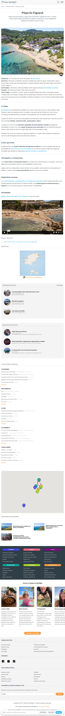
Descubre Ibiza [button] (52, 565)
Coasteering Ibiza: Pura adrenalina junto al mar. (26, 292)
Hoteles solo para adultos (30, 557)
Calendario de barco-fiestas (10, 555)
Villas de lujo (47, 559)
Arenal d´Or (12, 433)
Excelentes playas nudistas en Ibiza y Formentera (22, 527)
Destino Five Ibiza (8, 457)
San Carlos (36, 78)
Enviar (60, 694)
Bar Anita (6, 401)
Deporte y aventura (28, 572)
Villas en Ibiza (4, 674)
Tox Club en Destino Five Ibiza (12, 460)
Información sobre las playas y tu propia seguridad (20, 242)
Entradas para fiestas (8, 557)
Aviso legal (4, 651)
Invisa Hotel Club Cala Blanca (17, 430)
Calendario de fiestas (8, 552)
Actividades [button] (31, 565)
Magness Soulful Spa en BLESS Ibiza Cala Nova (16, 379)
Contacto (36, 649)
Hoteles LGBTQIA (27, 552)
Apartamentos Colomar (15, 438)
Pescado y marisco (7, 570)
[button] (39, 483)
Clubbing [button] (11, 549)
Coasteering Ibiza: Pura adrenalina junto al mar (17, 377)
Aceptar (58, 712)
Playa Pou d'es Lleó (9, 413)
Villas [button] (53, 549)
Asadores (5, 572)
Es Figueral (5, 110)
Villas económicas (49, 552)
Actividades (37, 676)
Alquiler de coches (49, 572)
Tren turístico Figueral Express (17, 374)
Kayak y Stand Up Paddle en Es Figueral (14, 196)
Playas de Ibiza (20, 6)
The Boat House (8, 394)
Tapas (4, 574)
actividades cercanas (50, 88)
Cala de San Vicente (9, 416)
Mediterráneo (6, 568)
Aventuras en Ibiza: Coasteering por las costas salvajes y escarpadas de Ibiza (22, 537)
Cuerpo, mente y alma (29, 574)
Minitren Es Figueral (18, 301)
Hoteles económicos (28, 561)
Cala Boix (6, 396)
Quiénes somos (5, 647)
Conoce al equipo (5, 644)
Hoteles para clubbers (29, 555)
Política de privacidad (39, 644)
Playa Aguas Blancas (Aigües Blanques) (17, 411)
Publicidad (4, 649)
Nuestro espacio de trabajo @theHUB (43, 651)
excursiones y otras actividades (21, 149)
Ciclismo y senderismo (29, 577)
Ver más (60, 285)
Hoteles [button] (32, 549)
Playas (46, 570)
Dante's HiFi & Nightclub (10, 452)
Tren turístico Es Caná (9, 382)
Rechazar (51, 712)
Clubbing (36, 672)
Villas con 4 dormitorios (50, 557)
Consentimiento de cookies (41, 647)
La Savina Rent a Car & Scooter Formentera (24, 350)
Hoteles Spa (26, 559)
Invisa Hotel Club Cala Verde (17, 440)
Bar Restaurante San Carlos (11, 399)
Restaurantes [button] (11, 565)
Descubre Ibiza (10, 6)
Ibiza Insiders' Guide (8, 561)
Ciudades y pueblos (49, 568)
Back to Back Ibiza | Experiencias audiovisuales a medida (28, 341)
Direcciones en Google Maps (34, 277)
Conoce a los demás (32, 633)
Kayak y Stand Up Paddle (16, 372)
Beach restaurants (7, 577)
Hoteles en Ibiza (5, 672)
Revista (4, 559)
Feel (10, 391)
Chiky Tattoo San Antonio (19, 331)
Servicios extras (48, 561)
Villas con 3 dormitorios (50, 555)
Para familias (26, 568)
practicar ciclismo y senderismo (35, 151)
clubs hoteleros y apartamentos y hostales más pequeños (23, 181)
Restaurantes (37, 674)
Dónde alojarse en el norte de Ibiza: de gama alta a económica (54, 527)
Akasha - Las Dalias (9, 449)
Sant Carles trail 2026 (18, 311)
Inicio (2, 6)
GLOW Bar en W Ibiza (9, 455)
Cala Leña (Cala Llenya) (10, 421)
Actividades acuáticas (29, 570)
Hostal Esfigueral (14, 435)
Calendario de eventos (50, 574)
